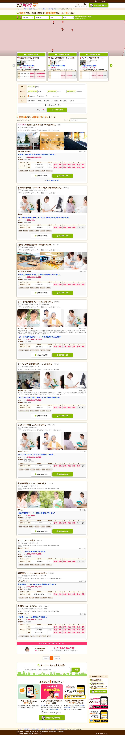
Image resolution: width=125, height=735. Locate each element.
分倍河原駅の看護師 (53, 9)
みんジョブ (19, 9)
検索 (76, 670)
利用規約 (27, 731)
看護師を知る (27, 729)
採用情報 (31, 733)
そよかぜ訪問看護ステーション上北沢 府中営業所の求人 (40, 188)
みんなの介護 (20, 733)
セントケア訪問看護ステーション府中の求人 (35, 302)
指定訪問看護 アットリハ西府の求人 (32, 483)
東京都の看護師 (32, 9)
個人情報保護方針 (34, 731)
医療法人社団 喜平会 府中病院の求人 (41, 125)
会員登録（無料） (55, 709)
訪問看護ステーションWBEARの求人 (32, 573)
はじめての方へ (20, 731)
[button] (63, 22)
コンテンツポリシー (39, 733)
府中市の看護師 (42, 9)
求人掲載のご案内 (44, 731)
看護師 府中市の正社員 (59, 729)
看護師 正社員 (35, 729)
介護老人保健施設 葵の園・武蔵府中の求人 (35, 245)
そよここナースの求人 (26, 540)
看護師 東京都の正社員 (46, 729)
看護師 (25, 9)
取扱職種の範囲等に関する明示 (56, 731)
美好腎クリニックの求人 (27, 606)
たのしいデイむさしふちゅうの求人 (32, 425)
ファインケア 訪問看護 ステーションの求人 (35, 364)
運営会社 (26, 733)
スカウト (43, 705)
